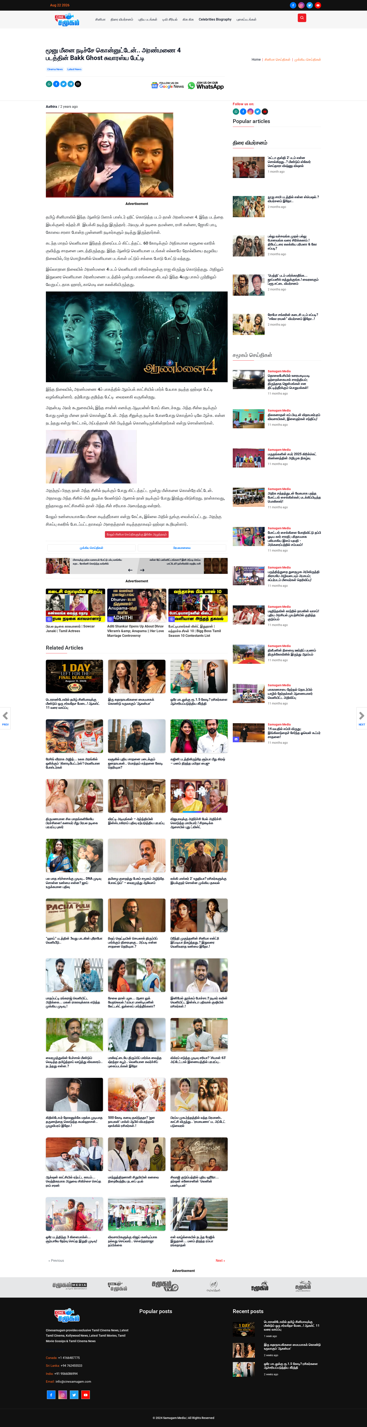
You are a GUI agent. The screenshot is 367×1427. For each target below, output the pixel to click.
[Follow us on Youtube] (265, 111)
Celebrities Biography (215, 19)
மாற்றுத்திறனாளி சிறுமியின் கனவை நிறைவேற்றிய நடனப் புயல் (133, 1179)
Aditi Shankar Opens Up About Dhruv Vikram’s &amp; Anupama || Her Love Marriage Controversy (135, 631)
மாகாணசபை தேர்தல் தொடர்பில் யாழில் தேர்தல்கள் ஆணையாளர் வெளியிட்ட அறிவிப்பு (290, 694)
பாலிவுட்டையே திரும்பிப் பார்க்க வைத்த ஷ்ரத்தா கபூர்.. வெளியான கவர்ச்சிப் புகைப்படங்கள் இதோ (135, 1062)
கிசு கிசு (188, 19)
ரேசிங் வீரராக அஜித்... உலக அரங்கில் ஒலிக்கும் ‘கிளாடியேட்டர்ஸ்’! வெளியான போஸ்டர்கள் (73, 763)
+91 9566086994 (66, 1374)
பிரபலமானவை (182, 547)
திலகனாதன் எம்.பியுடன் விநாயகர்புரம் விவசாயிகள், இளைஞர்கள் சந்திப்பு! (294, 417)
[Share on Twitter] (63, 84)
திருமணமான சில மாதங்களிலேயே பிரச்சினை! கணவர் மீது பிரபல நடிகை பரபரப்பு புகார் (72, 823)
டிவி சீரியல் (170, 19)
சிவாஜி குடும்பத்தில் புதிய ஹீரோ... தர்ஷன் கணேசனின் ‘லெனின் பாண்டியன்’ (195, 1181)
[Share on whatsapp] (49, 84)
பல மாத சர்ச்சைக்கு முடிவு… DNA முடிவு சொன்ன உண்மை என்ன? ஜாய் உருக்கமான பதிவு (73, 883)
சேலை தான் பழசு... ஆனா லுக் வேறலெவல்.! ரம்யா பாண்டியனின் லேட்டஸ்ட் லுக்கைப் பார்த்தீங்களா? (131, 1002)
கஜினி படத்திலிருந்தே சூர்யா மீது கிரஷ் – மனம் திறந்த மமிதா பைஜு (198, 761)
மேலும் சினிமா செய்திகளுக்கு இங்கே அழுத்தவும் (137, 534)
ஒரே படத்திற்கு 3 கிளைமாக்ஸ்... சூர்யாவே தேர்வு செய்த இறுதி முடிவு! (71, 1239)
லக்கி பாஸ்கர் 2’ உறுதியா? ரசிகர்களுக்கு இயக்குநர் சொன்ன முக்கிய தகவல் (199, 881)
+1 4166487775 (69, 1358)
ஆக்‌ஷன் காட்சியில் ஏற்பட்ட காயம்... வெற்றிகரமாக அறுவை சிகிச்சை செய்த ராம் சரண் (73, 1181)
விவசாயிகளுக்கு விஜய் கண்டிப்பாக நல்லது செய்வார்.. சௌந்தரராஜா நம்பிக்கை (132, 1241)
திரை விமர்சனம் (122, 19)
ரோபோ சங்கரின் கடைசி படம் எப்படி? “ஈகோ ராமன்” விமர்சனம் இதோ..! (293, 317)
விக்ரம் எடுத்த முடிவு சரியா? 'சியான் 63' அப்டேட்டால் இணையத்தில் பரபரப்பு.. (198, 1060)
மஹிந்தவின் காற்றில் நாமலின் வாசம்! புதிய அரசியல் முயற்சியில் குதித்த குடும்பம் (293, 615)
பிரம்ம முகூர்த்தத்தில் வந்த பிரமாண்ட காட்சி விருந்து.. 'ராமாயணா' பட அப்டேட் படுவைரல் (198, 1122)
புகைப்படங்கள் (247, 19)
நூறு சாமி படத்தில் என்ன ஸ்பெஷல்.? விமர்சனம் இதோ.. (293, 199)
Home (256, 59)
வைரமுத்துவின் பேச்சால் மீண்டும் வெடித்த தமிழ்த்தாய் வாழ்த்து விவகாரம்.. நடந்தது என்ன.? (74, 1062)
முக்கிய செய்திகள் (308, 59)
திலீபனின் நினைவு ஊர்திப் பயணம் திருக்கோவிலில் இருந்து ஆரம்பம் (292, 652)
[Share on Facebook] (56, 84)
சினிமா (100, 19)
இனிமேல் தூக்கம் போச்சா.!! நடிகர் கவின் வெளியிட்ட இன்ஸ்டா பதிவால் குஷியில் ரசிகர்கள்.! (199, 1002)
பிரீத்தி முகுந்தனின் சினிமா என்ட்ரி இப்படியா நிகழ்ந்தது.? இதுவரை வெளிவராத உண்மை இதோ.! (195, 942)
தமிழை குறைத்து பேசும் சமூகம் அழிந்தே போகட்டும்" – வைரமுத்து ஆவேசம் (136, 881)
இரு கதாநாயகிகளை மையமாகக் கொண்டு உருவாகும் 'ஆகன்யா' (131, 701)
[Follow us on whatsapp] (236, 111)
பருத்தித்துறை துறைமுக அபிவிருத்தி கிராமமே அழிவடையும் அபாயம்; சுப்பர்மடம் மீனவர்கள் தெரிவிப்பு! (294, 576)
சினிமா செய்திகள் (278, 59)
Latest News (74, 69)
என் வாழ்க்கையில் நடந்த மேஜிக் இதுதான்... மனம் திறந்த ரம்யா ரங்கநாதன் (193, 1241)
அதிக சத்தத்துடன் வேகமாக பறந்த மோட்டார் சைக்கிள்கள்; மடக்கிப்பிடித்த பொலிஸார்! (294, 497)
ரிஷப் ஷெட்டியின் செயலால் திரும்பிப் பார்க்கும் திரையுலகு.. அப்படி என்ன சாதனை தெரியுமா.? (133, 942)
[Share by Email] (78, 84)
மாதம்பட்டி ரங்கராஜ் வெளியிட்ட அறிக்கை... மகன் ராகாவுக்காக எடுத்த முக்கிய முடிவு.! (73, 1002)
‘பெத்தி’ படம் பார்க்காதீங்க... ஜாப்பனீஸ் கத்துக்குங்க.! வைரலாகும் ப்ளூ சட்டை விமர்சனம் (293, 279)
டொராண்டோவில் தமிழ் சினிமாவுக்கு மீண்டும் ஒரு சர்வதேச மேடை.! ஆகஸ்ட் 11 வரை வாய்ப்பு (73, 703)
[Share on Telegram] (71, 84)
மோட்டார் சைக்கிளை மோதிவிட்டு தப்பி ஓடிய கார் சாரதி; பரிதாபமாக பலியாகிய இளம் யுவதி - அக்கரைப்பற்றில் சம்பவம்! (294, 539)
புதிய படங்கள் (147, 19)
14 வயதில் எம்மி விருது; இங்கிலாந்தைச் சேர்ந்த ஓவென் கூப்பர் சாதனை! (294, 733)
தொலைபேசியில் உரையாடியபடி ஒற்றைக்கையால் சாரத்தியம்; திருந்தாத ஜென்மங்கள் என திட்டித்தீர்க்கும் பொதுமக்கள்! (289, 382)
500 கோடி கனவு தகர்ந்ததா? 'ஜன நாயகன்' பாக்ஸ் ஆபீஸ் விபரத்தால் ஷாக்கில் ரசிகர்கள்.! (131, 1122)
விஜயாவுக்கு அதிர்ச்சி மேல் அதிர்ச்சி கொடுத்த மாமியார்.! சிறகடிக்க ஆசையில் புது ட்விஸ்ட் (196, 823)
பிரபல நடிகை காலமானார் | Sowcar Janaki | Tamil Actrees (70, 628)
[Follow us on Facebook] (243, 111)
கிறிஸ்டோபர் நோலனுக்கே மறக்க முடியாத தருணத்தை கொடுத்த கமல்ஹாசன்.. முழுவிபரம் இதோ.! (74, 1122)
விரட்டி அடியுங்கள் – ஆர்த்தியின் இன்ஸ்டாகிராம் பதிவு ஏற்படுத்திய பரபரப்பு (136, 821)
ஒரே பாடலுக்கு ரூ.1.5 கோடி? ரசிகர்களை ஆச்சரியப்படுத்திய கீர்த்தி (199, 701)
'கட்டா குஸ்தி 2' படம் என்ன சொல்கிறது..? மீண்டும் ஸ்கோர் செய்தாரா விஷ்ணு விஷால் (289, 162)
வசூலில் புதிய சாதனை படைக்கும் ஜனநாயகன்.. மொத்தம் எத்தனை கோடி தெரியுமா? (135, 763)
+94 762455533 (71, 1366)
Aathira (51, 107)
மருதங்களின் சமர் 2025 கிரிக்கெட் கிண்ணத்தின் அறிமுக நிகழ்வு (292, 456)
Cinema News (55, 69)
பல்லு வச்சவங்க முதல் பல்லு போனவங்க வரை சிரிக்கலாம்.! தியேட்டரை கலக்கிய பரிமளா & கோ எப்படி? (292, 242)
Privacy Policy (55, 1349)
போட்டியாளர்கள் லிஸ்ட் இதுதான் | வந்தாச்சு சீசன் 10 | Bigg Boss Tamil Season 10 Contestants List (194, 631)
